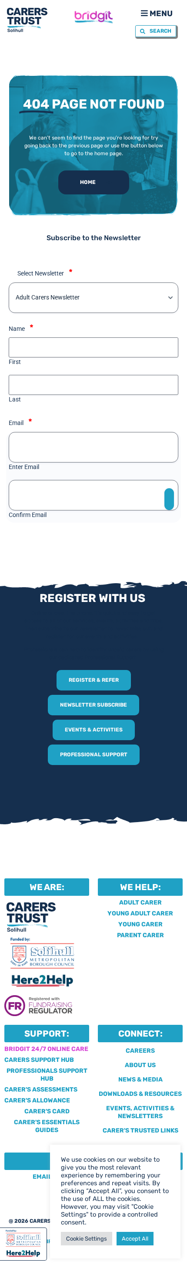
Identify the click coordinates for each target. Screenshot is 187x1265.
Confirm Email (28, 514)
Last (15, 399)
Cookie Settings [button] (86, 1238)
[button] (156, 13)
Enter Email (24, 466)
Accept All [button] (135, 1238)
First (15, 361)
